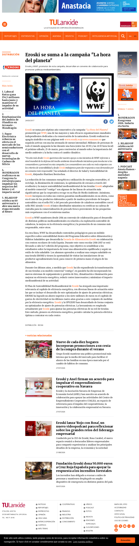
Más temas (43, 528)
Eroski (28, 129)
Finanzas (66, 511)
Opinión (43, 36)
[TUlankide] (63, 22)
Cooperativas (68, 504)
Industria (66, 514)
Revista (69, 36)
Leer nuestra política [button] (83, 542)
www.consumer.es (91, 139)
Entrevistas (28, 36)
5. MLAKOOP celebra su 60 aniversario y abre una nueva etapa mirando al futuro (11, 204)
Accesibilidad (120, 507)
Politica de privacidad (124, 517)
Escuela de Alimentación (76, 239)
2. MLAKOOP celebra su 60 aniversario (125, 146)
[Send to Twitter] (111, 121)
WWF (43, 133)
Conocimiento (68, 521)
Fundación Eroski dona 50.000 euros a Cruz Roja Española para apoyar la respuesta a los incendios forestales (84, 467)
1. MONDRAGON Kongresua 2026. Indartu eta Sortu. (126, 120)
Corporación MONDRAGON (71, 28)
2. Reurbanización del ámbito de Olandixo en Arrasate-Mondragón (11, 121)
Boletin (89, 530)
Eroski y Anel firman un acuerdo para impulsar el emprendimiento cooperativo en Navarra (85, 382)
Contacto (119, 511)
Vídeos (89, 504)
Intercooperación (46, 521)
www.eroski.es (72, 139)
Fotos (89, 511)
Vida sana (42, 518)
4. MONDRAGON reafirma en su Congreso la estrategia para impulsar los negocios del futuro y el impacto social (11, 181)
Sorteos (42, 525)
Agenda (57, 36)
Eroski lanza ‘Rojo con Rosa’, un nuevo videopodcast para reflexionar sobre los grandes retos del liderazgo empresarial (85, 428)
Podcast (83, 36)
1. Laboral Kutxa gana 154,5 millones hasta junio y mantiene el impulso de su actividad (10, 100)
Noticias (42, 504)
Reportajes (10, 36)
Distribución (10, 54)
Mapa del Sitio (120, 504)
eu (130, 36)
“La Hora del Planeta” (97, 129)
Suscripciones (92, 527)
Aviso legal (119, 514)
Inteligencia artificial (104, 36)
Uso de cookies (121, 520)
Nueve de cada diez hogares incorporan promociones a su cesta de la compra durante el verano (83, 345)
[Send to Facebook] (105, 121)
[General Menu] (4, 24)
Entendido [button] (125, 540)
